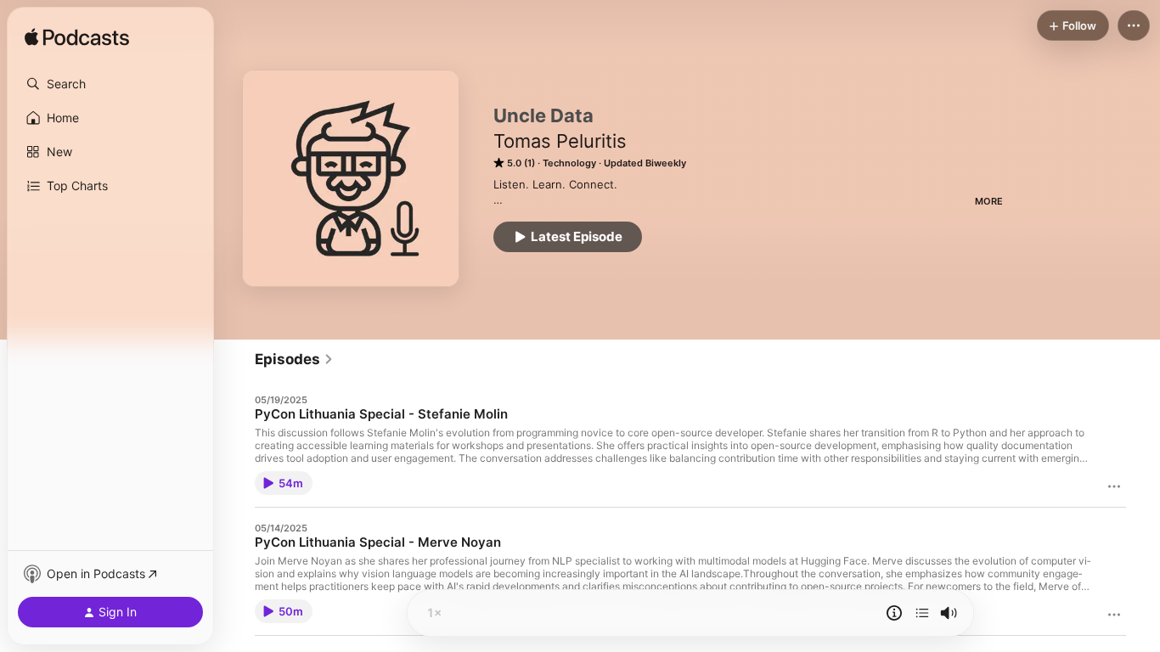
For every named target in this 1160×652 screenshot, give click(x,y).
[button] (110, 84)
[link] (294, 359)
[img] (77, 38)
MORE (989, 201)
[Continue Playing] (922, 613)
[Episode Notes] (894, 613)
